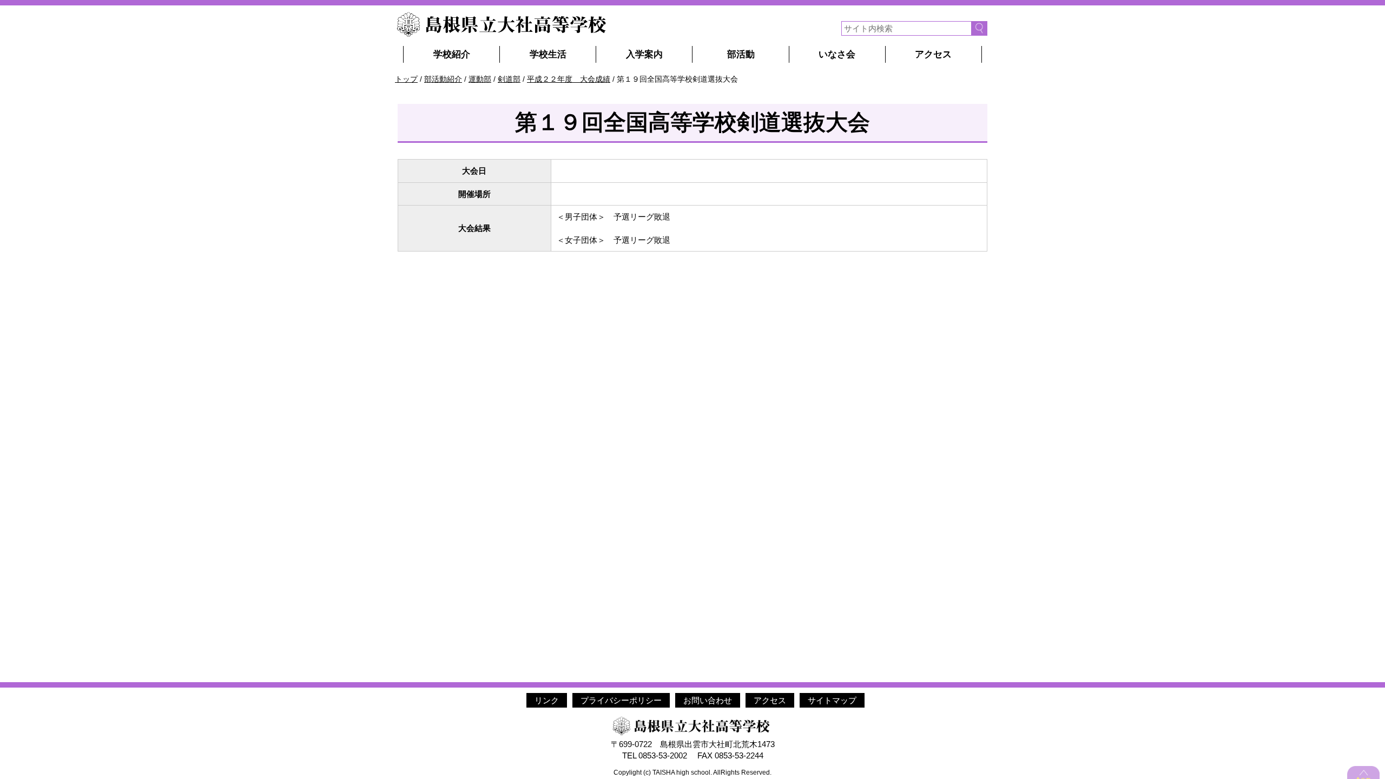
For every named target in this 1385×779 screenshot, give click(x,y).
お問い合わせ (707, 700)
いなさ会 (837, 54)
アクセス (933, 54)
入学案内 (644, 54)
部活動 (741, 54)
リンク (547, 700)
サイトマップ (832, 700)
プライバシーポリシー (621, 700)
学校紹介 (451, 54)
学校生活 (548, 54)
